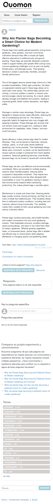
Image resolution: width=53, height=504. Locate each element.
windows (12, 434)
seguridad (13, 421)
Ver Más (6, 476)
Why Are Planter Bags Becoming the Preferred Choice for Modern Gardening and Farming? (27, 380)
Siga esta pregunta (34, 264)
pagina (11, 444)
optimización (14, 430)
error (10, 453)
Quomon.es (42, 5)
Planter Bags (7, 252)
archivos (12, 457)
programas (13, 462)
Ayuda (34, 499)
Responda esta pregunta (18, 270)
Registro (36, 15)
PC (9, 448)
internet (12, 407)
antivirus (12, 439)
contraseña (14, 467)
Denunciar (40, 270)
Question (12, 411)
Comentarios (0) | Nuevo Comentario (17, 256)
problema (13, 425)
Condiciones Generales (19, 499)
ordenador (14, 416)
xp (8, 471)
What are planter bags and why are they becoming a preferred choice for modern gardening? (26, 386)
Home (6, 15)
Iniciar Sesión (21, 15)
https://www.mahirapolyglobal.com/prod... (29, 244)
